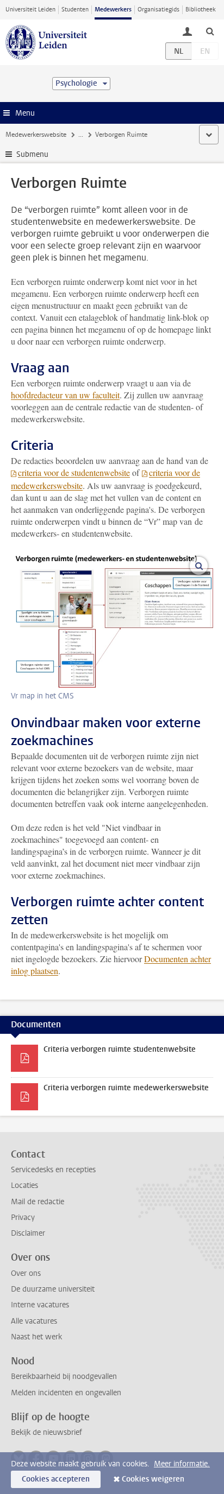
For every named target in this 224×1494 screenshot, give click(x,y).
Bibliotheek (200, 9)
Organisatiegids (158, 9)
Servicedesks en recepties (53, 1170)
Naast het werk (36, 1337)
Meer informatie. (182, 1464)
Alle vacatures (34, 1321)
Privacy (23, 1217)
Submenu (32, 154)
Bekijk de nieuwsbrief (46, 1432)
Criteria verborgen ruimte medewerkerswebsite (126, 1088)
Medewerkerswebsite (35, 134)
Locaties (24, 1185)
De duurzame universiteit (53, 1289)
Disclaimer (28, 1233)
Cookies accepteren (56, 1479)
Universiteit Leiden (30, 9)
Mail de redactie (37, 1202)
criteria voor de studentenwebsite (74, 472)
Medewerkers (113, 9)
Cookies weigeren (153, 1479)
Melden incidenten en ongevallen (66, 1393)
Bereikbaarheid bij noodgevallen (64, 1376)
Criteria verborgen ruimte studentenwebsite (119, 1049)
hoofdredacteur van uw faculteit (65, 394)
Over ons (26, 1273)
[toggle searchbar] (210, 31)
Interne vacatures (40, 1305)
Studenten (75, 9)
